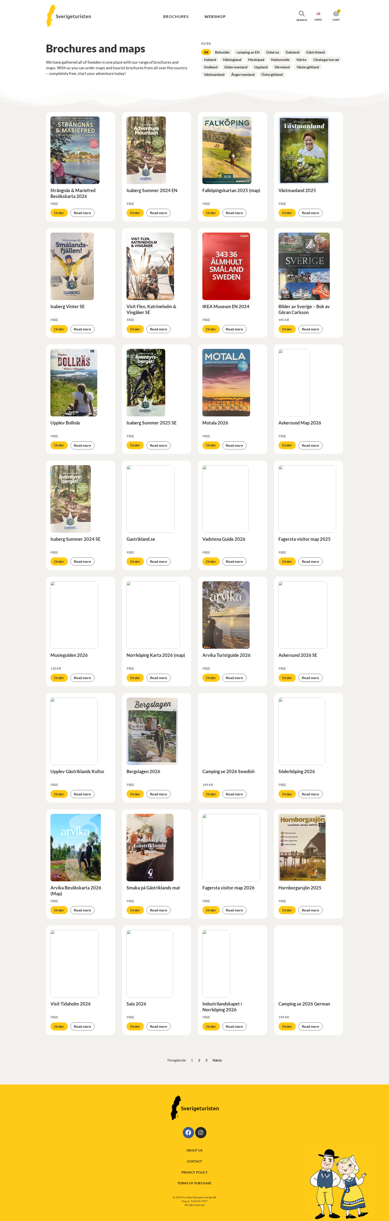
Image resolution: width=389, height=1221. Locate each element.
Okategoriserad (326, 59)
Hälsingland (232, 59)
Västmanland (214, 74)
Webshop (215, 16)
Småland (210, 67)
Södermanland (235, 67)
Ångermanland (243, 74)
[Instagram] (200, 1132)
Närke (301, 59)
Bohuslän (222, 52)
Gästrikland (315, 52)
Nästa (217, 1060)
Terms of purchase (194, 1183)
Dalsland (292, 52)
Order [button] (59, 213)
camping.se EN (248, 52)
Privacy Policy (194, 1172)
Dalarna (272, 52)
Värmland (282, 67)
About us (194, 1150)
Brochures (176, 16)
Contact (194, 1161)
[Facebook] (188, 1132)
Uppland (261, 67)
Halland (210, 59)
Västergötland (307, 67)
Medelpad (256, 59)
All (206, 52)
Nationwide (280, 59)
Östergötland (272, 74)
